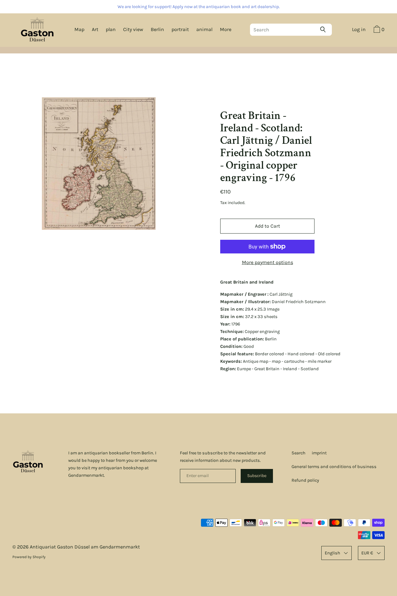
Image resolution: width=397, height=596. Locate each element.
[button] (378, 30)
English (332, 553)
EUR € (367, 553)
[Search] (324, 29)
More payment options (267, 262)
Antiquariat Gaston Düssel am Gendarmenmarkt (85, 547)
